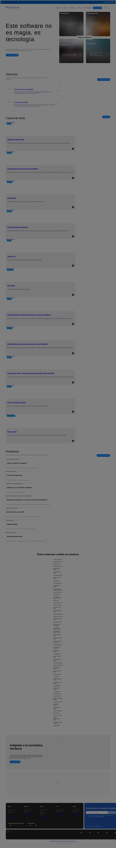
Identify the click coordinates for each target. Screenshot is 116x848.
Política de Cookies (72, 841)
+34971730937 (43, 816)
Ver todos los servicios (103, 79)
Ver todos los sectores (11, 55)
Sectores (58, 7)
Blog (80, 7)
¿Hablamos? (96, 7)
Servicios (65, 7)
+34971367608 (76, 814)
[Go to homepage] (12, 7)
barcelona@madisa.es (28, 815)
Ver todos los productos (102, 455)
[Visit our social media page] (105, 2)
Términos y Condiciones (63, 841)
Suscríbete (111, 812)
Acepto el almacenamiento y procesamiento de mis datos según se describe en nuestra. (100, 816)
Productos (73, 7)
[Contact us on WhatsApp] (112, 839)
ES (106, 7)
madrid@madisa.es (11, 816)
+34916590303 (11, 815)
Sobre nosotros (87, 7)
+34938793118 (27, 814)
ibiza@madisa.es (60, 815)
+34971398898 (59, 814)
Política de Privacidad (99, 816)
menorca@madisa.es (77, 815)
